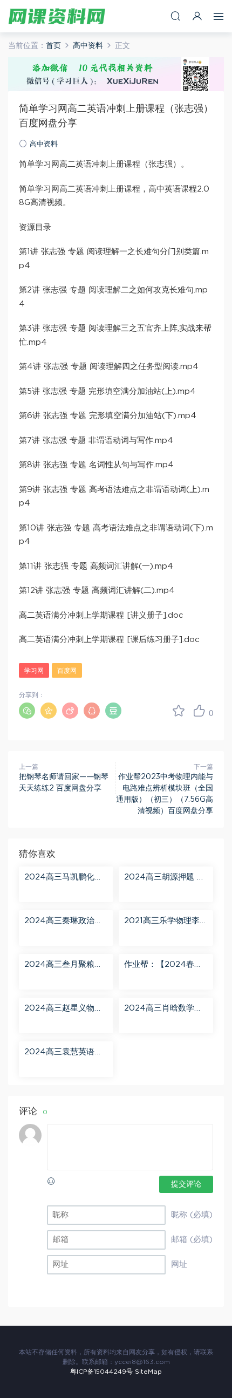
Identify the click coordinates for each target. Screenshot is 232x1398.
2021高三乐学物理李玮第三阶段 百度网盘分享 (166, 921)
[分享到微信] (27, 711)
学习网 (34, 670)
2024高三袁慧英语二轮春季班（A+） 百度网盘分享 (63, 1053)
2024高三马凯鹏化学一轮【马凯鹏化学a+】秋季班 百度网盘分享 (65, 878)
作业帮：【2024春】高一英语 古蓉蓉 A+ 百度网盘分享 (163, 965)
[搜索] (175, 16)
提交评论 (186, 1184)
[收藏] (178, 711)
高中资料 (44, 144)
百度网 (67, 670)
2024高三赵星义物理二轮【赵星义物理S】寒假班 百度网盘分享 (63, 1009)
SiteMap (148, 1371)
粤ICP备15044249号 (101, 1371)
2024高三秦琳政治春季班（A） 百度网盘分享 (65, 921)
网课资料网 (56, 16)
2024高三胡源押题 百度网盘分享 (164, 878)
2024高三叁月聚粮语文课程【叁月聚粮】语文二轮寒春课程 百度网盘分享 (66, 965)
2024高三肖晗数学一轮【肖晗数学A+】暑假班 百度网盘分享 (163, 1009)
